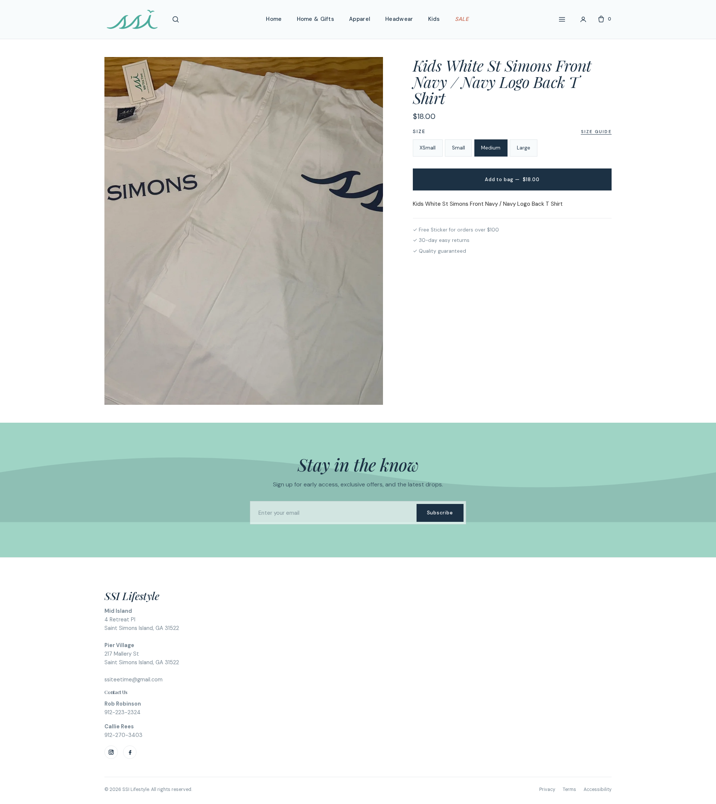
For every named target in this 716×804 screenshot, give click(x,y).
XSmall (428, 148)
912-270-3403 (123, 735)
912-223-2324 (122, 712)
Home (274, 19)
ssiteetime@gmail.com (133, 679)
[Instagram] (111, 752)
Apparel (359, 19)
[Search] (175, 19)
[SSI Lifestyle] (132, 19)
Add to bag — (512, 179)
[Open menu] (562, 19)
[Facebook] (129, 752)
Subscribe (440, 513)
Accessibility (598, 789)
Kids (434, 19)
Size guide (596, 131)
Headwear (399, 19)
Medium (490, 148)
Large (523, 148)
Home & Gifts (316, 19)
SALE (461, 19)
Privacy (547, 789)
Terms (569, 789)
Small (458, 148)
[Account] (583, 19)
